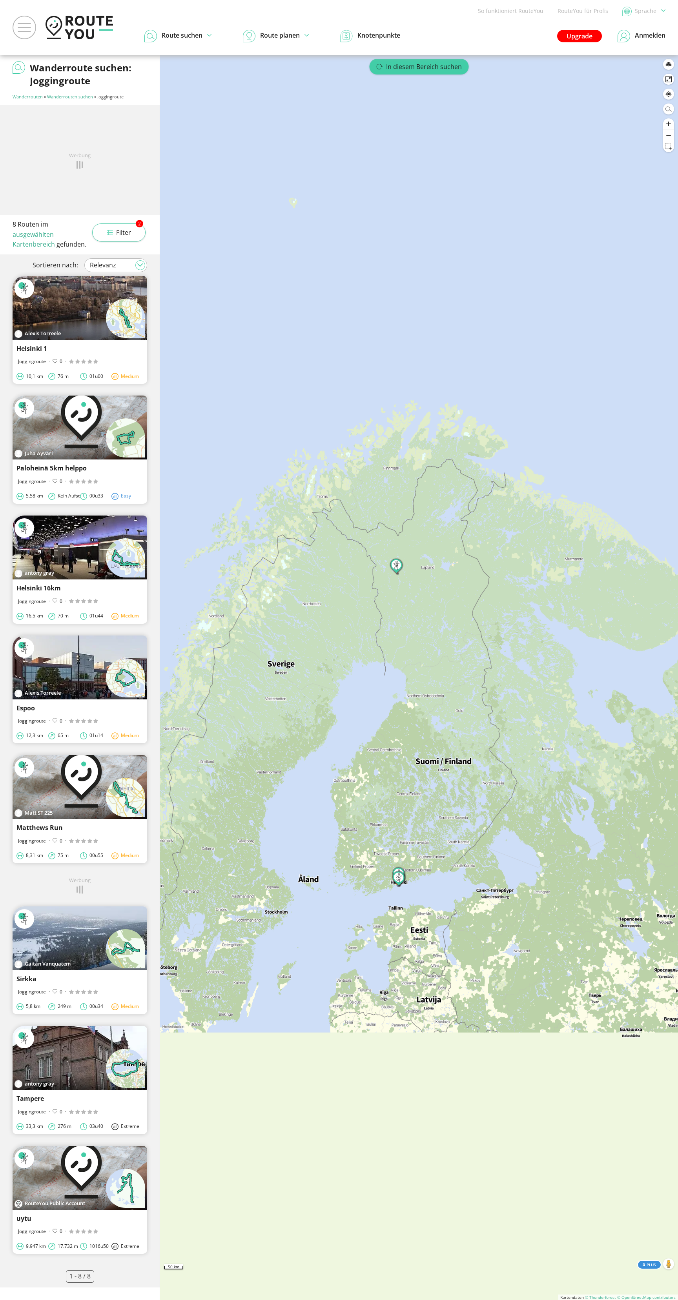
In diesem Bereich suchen (424, 66)
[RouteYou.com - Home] (79, 27)
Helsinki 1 (31, 348)
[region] (419, 677)
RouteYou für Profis (583, 11)
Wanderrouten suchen (70, 97)
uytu (23, 1218)
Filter (128, 230)
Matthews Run (39, 827)
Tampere (30, 1098)
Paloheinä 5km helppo (51, 468)
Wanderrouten (28, 97)
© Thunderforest (600, 1297)
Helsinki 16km (38, 588)
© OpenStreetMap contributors (646, 1297)
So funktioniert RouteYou (510, 11)
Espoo (25, 708)
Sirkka (26, 979)
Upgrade (579, 36)
